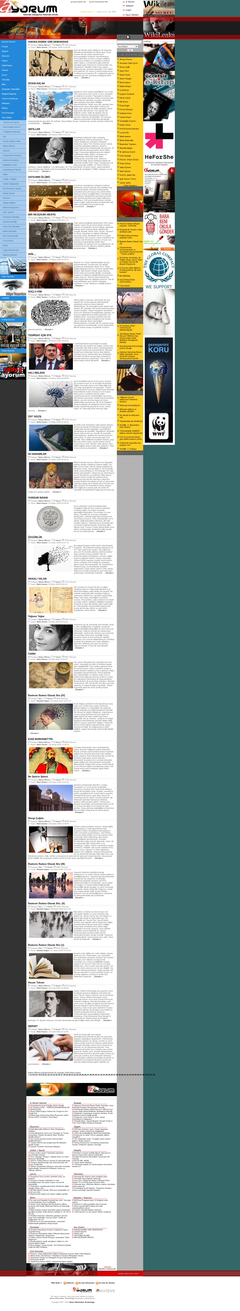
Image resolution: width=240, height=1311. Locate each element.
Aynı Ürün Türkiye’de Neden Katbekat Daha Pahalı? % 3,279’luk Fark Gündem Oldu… (91, 1181)
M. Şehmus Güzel (127, 152)
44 (133, 1075)
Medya (5, 108)
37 (114, 1075)
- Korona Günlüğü (9, 222)
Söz (40, 699)
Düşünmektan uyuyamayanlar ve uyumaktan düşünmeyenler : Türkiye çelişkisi (131, 250)
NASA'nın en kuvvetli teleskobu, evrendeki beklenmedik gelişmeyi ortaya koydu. (46, 1222)
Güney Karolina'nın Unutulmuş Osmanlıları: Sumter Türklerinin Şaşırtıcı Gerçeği (90, 1144)
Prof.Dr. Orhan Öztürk (129, 160)
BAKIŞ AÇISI (35, 1109)
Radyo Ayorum (8, 351)
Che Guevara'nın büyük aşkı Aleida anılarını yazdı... (131, 438)
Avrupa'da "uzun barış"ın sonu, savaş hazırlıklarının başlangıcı (88, 1118)
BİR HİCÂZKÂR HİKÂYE (84, 1237)
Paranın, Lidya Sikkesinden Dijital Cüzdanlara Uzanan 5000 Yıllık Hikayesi (60, 1254)
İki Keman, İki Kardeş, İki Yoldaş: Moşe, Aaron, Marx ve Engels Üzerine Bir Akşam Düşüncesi (131, 261)
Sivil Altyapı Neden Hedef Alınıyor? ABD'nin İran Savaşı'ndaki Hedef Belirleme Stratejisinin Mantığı (92, 1110)
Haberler (70, 1283)
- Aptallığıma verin (9, 165)
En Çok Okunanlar (86, 1283)
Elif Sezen (124, 102)
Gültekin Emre (126, 113)
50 (149, 1075)
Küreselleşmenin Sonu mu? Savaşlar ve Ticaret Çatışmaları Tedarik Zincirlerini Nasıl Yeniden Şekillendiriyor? (48, 1135)
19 (67, 1075)
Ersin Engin (124, 106)
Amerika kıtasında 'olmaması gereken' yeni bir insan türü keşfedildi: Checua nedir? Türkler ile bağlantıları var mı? (47, 1217)
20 (70, 1075)
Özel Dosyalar (8, 113)
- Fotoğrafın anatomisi (11, 132)
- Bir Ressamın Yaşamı (11, 189)
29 (93, 1075)
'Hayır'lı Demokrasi (10, 99)
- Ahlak (5, 174)
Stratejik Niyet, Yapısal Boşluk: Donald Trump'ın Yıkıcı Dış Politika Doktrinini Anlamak (92, 1122)
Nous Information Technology (82, 1302)
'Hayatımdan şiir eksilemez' (131, 421)
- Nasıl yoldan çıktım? (11, 127)
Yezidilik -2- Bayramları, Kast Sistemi (130, 426)
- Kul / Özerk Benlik (10, 236)
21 (72, 1075)
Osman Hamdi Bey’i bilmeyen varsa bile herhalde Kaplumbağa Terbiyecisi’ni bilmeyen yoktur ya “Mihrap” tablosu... (49, 1168)
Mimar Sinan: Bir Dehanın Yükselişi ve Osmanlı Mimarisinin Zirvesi (56, 1256)
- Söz (4, 136)
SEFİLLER (78, 1234)
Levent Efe (124, 133)
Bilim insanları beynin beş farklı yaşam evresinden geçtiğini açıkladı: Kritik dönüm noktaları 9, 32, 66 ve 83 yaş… (49, 1212)
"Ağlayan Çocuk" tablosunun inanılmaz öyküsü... (129, 399)
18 (64, 1075)
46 (138, 1075)
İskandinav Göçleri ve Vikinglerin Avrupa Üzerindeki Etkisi (53, 1258)
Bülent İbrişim (125, 86)
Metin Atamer (42, 47)
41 (125, 1075)
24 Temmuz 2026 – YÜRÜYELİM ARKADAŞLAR (49, 1107)
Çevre (4, 75)
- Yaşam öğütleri (8, 203)
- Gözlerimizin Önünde (11, 155)
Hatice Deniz (125, 125)
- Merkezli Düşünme (10, 207)
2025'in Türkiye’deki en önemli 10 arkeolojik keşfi (50, 1161)
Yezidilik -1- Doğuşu (128, 449)
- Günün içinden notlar (11, 141)
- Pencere (6, 198)
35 (109, 1075)
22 (75, 1075)
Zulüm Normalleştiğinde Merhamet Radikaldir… (93, 1133)
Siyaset (5, 51)
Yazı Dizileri (7, 117)
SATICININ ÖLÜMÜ (82, 1235)
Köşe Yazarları (8, 276)
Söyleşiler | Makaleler (11, 89)
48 (143, 1075)
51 (151, 1075)
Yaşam (5, 61)
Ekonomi (5, 56)
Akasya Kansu (126, 59)
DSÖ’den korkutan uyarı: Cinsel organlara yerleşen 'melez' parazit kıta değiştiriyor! (90, 1130)
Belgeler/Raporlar (9, 94)
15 (56, 1075)
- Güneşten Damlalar (11, 217)
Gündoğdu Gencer (128, 121)
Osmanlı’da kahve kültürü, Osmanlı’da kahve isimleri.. (51, 1261)
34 (106, 1075)
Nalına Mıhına (44, 45)
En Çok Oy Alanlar (107, 1283)
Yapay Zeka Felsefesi (83, 1162)
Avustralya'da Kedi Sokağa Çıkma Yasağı (47, 1105)
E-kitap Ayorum (8, 320)
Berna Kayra (125, 82)
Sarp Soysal (125, 171)
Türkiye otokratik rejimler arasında (87, 1210)
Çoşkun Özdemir (127, 94)
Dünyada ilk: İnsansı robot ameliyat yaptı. (91, 1177)
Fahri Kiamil (124, 286)
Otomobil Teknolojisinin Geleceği (87, 1178)
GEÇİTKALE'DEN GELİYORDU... (127, 281)
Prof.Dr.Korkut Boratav (129, 129)
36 (112, 1075)
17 (62, 1075)
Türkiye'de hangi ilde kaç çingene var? (130, 444)
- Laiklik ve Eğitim (9, 179)
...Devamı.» (84, 77)
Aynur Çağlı (125, 67)
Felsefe (5, 70)
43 (130, 1075)
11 (46, 1075)
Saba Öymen (125, 167)
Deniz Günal (125, 98)
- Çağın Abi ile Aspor (10, 250)
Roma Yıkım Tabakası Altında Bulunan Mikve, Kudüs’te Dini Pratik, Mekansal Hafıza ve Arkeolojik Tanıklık (48, 1206)
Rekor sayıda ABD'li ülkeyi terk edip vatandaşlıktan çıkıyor (87, 1207)
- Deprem (6, 151)
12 (48, 1075)
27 (88, 1075)
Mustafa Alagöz (43, 701)
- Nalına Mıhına (8, 146)
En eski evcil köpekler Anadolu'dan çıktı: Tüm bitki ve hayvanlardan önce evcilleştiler (49, 1201)
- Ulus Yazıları (8, 212)
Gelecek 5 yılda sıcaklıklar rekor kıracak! (90, 1204)
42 (128, 1075)
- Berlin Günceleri (9, 231)
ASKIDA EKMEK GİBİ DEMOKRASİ (88, 1230)
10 (43, 1075)
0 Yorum (57, 45)
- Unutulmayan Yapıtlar (11, 170)
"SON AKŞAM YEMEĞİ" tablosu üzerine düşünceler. (131, 432)
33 (104, 1075)
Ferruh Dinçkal (126, 109)
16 (59, 1075)
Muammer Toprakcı (128, 144)
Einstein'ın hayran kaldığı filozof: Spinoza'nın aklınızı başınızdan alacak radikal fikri (91, 1154)
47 (141, 1075)
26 (85, 1075)
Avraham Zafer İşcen (129, 63)
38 (117, 1075)
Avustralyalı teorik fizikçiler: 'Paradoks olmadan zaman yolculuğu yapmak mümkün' (92, 1189)
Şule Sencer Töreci (128, 179)
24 (80, 1075)
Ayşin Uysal (125, 75)
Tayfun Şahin (125, 183)
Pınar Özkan (125, 163)
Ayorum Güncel (8, 42)
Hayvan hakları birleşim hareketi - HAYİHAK (130, 225)
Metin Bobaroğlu (126, 140)
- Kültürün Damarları (10, 160)
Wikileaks (6, 103)
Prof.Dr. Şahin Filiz (127, 175)
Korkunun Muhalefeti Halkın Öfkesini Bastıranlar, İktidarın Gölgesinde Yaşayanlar (49, 1234)
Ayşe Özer (124, 71)
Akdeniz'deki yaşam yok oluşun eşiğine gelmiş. (49, 1194)
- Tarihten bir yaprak (10, 122)
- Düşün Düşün (8, 193)
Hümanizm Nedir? (37, 1259)
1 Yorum (49, 907)
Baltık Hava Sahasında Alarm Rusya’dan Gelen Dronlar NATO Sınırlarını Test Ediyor (48, 1116)
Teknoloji (5, 80)
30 (96, 1075)
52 (154, 1075)
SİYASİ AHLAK (80, 1232)
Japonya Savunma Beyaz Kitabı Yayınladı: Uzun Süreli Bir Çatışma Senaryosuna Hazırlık (93, 1106)
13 (51, 1075)
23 (77, 1075)
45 (135, 1075)
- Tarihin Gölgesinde (10, 184)
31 (99, 1075)
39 (120, 1075)
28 (91, 1075)
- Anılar (5, 245)
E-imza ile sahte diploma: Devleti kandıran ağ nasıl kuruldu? (130, 270)
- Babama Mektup (9, 255)
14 (54, 1075)
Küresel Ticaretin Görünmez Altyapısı (45, 1147)
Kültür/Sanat (7, 65)
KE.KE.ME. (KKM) (81, 1161)
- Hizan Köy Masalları (11, 226)
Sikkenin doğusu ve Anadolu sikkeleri (128, 410)
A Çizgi (5, 46)
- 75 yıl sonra (7, 241)
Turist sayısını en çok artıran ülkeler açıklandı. (92, 1212)
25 (83, 1075)
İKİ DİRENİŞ (125, 276)
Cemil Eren (124, 90)
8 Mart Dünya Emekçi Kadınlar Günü (129, 237)
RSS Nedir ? (56, 1283)
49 (146, 1075)
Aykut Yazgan (125, 79)
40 (122, 1075)
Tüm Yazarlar (130, 185)
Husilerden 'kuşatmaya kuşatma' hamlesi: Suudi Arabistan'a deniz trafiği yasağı (92, 1114)
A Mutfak (5, 298)
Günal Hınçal (125, 117)
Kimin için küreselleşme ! (130, 405)
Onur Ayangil (125, 156)
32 (101, 1075)
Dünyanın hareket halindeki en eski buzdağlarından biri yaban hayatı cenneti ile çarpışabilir (46, 1182)
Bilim (4, 84)
